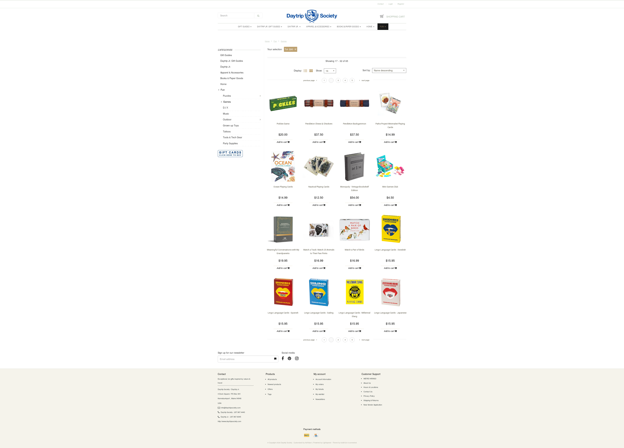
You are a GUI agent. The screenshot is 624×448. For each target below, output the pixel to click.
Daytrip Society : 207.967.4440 (233, 412)
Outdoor (227, 119)
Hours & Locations (371, 387)
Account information (323, 379)
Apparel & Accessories (318, 27)
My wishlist (320, 394)
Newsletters (320, 399)
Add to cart (282, 142)
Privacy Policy (369, 396)
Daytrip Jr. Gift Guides (268, 27)
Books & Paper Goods (348, 27)
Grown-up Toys (231, 125)
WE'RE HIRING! (370, 378)
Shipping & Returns (371, 400)
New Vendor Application (373, 404)
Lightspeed (327, 443)
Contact (380, 4)
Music (226, 113)
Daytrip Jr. (293, 27)
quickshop (283, 113)
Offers (270, 389)
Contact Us (368, 391)
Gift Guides (244, 27)
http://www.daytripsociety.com (229, 421)
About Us (367, 383)
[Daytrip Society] (312, 16)
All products (272, 379)
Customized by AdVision (303, 443)
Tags (270, 394)
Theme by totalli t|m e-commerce (345, 443)
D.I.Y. (225, 107)
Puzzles (227, 95)
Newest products (274, 384)
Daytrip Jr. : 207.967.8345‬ (231, 416)
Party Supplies (230, 143)
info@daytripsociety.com (230, 407)
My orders (320, 384)
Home (369, 27)
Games (284, 41)
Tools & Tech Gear (232, 137)
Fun (382, 27)
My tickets (320, 389)
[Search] (258, 15)
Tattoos (227, 131)
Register (400, 4)
